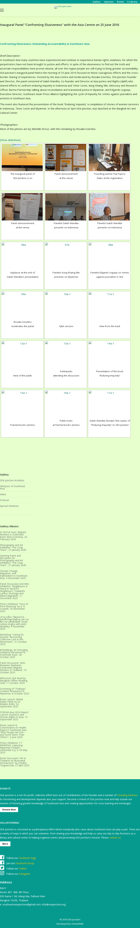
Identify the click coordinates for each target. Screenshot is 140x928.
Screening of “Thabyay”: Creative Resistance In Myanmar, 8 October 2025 (14, 691)
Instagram (24, 873)
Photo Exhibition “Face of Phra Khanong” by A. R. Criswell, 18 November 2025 (14, 607)
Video (3, 494)
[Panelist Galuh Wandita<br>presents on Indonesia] (65, 206)
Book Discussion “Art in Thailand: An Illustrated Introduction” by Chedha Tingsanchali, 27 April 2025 (14, 762)
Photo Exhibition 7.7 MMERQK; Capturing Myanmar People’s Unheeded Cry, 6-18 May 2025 (13, 748)
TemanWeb (77, 923)
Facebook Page (27, 858)
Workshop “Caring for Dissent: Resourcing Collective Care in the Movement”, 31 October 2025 (13, 639)
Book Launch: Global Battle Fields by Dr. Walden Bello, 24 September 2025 (11, 703)
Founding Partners (127, 795)
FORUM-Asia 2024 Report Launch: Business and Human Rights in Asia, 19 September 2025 (14, 716)
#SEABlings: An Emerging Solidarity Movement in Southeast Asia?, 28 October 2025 (14, 653)
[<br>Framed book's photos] (22, 404)
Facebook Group (25, 863)
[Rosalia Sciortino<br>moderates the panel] (22, 305)
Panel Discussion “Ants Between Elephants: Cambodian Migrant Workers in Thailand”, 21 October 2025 (13, 668)
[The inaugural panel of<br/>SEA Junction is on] (22, 157)
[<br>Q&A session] (65, 305)
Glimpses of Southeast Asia (12, 487)
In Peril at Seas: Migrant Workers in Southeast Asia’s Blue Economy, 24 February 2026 (13, 536)
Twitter (23, 868)
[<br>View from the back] (109, 305)
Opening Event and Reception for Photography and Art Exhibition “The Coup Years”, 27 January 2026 (13, 560)
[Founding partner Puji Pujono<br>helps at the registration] (109, 157)
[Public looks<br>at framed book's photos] (65, 404)
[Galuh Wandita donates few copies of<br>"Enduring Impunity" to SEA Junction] (109, 404)
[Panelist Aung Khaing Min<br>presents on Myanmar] (65, 256)
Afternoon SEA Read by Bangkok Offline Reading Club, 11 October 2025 (13, 680)
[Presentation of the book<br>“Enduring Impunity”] (109, 355)
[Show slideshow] (10, 140)
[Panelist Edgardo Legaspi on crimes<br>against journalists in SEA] (109, 256)
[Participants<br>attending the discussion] (65, 355)
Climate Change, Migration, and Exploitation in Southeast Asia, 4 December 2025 (13, 574)
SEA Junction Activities (12, 480)
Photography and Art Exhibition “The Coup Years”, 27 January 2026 (13, 547)
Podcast (4, 500)
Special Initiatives (9, 506)
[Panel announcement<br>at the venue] (65, 157)
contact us (115, 837)
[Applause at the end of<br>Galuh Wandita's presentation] (22, 256)
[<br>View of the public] (22, 355)
